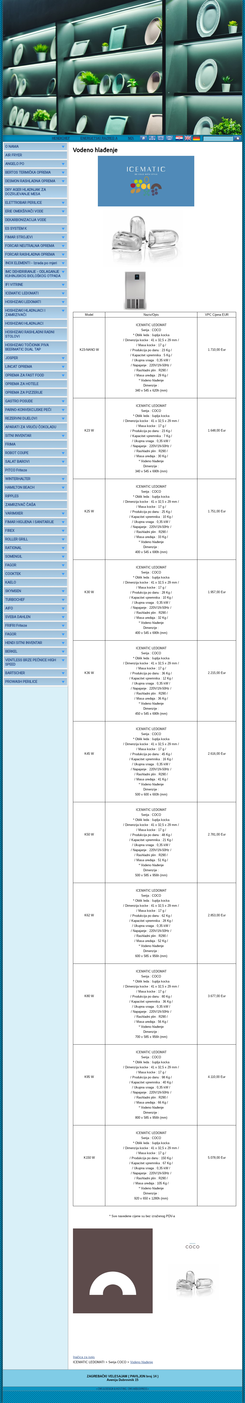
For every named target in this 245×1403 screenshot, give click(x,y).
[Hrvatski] (179, 138)
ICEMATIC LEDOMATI (22, 293)
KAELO (10, 582)
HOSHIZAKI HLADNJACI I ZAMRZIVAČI (25, 312)
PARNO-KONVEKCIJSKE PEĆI (28, 410)
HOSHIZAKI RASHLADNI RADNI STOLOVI (29, 334)
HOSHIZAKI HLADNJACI (24, 323)
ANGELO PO (14, 164)
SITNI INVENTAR (18, 435)
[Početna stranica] (144, 138)
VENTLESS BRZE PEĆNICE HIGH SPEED (30, 662)
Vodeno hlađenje (141, 1362)
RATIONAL (13, 548)
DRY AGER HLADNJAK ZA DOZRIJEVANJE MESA (25, 191)
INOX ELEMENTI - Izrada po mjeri (31, 263)
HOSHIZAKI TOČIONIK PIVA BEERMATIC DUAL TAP (27, 347)
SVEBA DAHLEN (17, 617)
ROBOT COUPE (16, 453)
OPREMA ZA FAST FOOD (24, 375)
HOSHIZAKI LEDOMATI (23, 302)
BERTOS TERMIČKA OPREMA (28, 172)
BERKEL (11, 651)
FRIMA (10, 444)
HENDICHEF (44, 138)
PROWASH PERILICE (21, 681)
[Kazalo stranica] (152, 138)
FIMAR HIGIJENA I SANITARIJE (29, 522)
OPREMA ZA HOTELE (22, 384)
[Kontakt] (161, 138)
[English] (188, 138)
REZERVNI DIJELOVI (21, 418)
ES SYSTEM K (16, 228)
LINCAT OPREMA (18, 366)
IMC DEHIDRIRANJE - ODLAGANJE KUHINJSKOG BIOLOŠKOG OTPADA (33, 273)
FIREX (9, 530)
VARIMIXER (14, 513)
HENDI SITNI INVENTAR (23, 643)
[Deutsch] (197, 138)
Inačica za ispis (84, 1357)
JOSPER (11, 358)
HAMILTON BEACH (19, 487)
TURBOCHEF (15, 599)
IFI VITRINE (14, 284)
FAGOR (10, 565)
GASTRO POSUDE (19, 401)
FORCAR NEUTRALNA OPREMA (29, 246)
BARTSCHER (15, 673)
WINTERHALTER (17, 479)
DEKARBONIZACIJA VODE (25, 220)
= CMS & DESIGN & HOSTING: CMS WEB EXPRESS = (122, 1388)
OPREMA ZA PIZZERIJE (24, 392)
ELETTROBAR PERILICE (23, 202)
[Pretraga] (237, 139)
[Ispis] (170, 138)
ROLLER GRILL (16, 539)
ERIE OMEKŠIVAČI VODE (24, 211)
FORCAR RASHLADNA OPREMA (30, 254)
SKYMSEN (13, 591)
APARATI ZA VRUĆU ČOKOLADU (30, 427)
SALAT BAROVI (17, 461)
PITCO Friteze (16, 470)
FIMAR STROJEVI (19, 237)
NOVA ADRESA (122, 138)
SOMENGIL (13, 556)
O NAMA (12, 146)
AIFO (9, 608)
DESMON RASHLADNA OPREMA (30, 181)
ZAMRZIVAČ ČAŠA (20, 505)
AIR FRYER (13, 155)
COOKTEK (13, 574)
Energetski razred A (81, 138)
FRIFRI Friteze (16, 625)
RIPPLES (12, 496)
